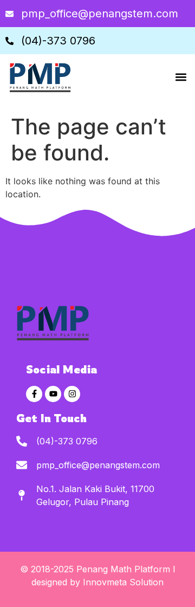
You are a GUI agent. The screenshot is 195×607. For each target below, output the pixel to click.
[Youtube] (53, 394)
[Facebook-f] (34, 394)
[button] (181, 77)
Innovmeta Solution (123, 582)
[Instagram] (72, 394)
